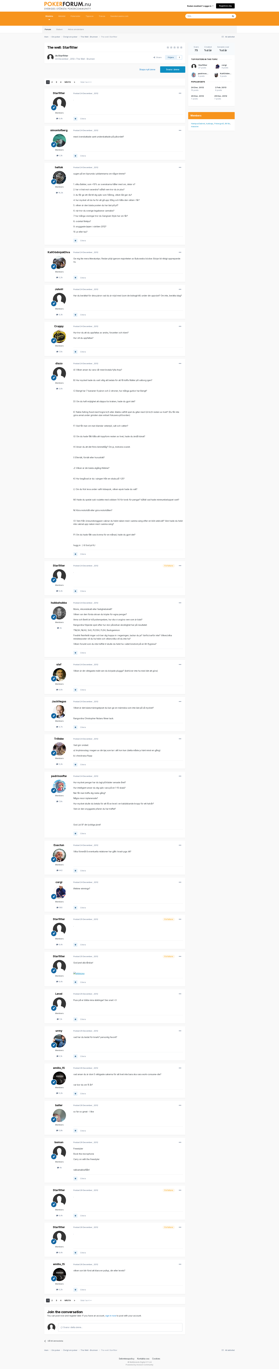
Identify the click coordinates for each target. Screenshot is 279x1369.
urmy (59, 1030)
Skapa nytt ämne (147, 69)
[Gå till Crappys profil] (59, 336)
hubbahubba (59, 602)
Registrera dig (225, 6)
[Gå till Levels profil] (59, 1003)
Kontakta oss (143, 1358)
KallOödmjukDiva (59, 252)
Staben (59, 29)
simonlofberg (59, 130)
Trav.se (102, 16)
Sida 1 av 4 (85, 82)
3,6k (60, 388)
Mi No (227, 123)
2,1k (60, 1056)
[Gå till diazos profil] (59, 373)
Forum (48, 29)
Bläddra (49, 16)
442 (60, 870)
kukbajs (209, 123)
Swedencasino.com (119, 16)
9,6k (60, 689)
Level (58, 993)
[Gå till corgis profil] (59, 892)
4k (60, 1167)
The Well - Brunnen (85, 59)
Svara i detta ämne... (73, 1327)
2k (60, 628)
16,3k (60, 192)
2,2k (60, 277)
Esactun (59, 845)
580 (60, 907)
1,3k (60, 155)
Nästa (68, 82)
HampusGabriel (198, 123)
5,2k (60, 764)
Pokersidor (75, 16)
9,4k (60, 118)
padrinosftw (59, 776)
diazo (58, 363)
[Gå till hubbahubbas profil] (59, 612)
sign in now (110, 1315)
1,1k (60, 1019)
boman (58, 1142)
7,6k (60, 801)
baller (59, 1105)
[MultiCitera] (75, 119)
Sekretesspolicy (126, 1358)
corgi (59, 882)
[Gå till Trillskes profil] (59, 748)
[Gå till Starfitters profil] (50, 57)
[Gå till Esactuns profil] (59, 855)
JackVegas (59, 701)
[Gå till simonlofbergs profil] (59, 140)
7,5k (60, 351)
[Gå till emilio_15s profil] (59, 1078)
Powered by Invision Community (139, 1365)
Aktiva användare (76, 29)
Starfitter (63, 55)
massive (194, 126)
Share (158, 57)
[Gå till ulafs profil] (59, 674)
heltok (59, 167)
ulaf (58, 664)
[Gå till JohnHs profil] (59, 299)
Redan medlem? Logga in (199, 6)
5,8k (60, 1130)
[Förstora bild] (78, 973)
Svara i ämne (172, 69)
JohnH (59, 289)
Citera (83, 118)
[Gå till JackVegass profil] (59, 711)
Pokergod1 (219, 123)
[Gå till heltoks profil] (59, 177)
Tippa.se (89, 16)
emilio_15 (59, 1067)
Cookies (156, 1358)
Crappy (59, 326)
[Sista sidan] (75, 82)
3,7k (60, 727)
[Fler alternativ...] (180, 93)
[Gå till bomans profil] (59, 1152)
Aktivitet (61, 16)
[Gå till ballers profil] (59, 1115)
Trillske (59, 738)
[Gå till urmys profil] (59, 1041)
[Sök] (233, 16)
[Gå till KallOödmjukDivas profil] (59, 262)
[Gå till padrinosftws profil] (59, 786)
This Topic (221, 16)
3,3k (60, 314)
